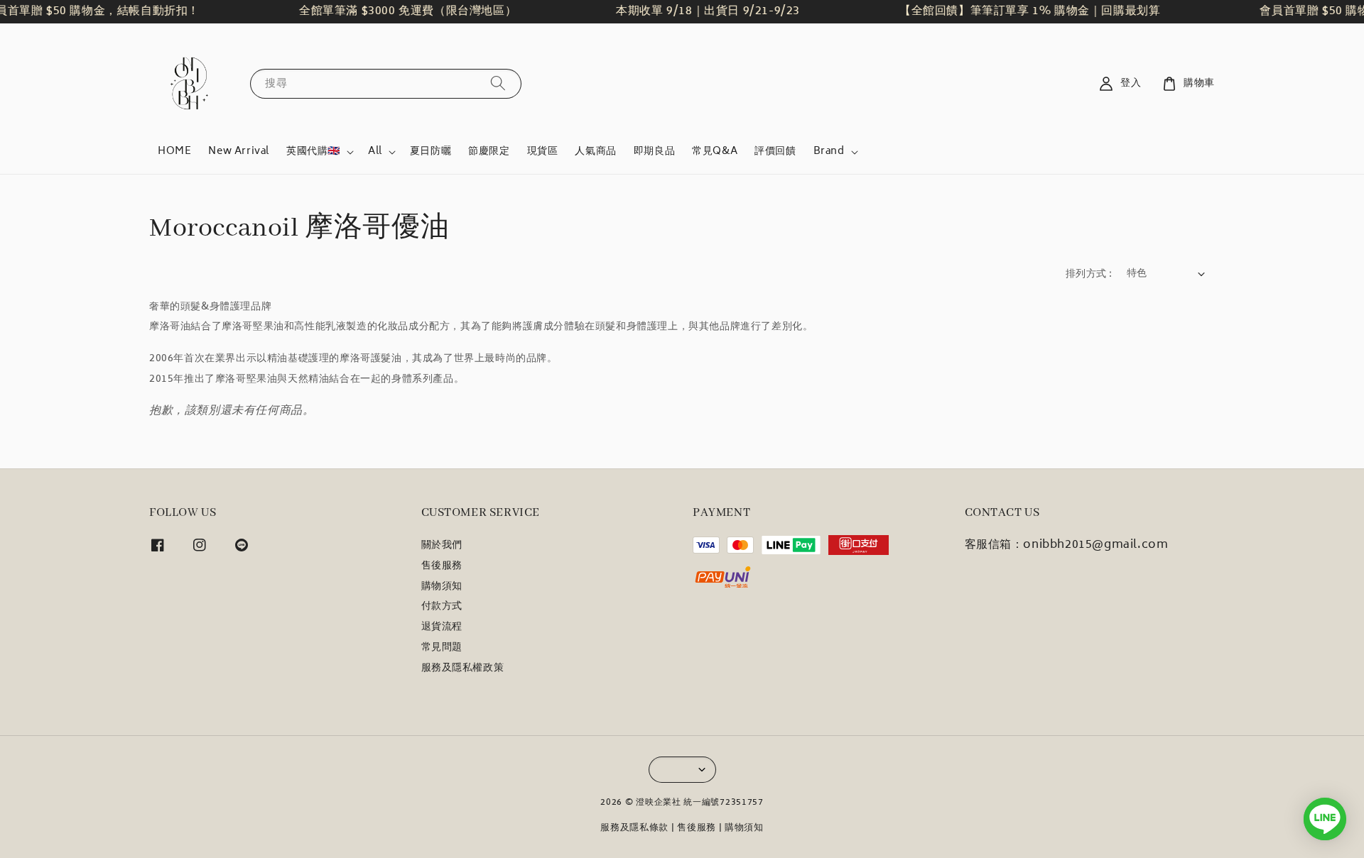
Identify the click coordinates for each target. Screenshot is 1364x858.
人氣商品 (595, 151)
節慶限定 (488, 151)
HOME (174, 151)
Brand (829, 151)
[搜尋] (498, 83)
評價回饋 (775, 151)
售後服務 (441, 566)
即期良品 (654, 151)
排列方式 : (1089, 274)
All (375, 151)
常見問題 (441, 647)
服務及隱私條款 (634, 828)
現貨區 (542, 151)
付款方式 (441, 606)
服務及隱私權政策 (462, 668)
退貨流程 (441, 627)
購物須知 (441, 586)
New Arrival (238, 151)
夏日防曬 (430, 151)
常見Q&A (714, 151)
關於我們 (441, 546)
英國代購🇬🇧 (313, 151)
